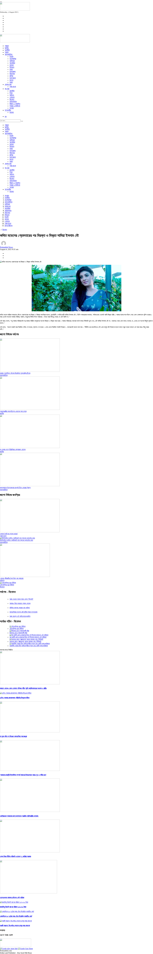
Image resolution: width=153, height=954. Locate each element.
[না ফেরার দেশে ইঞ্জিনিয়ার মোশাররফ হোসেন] (30, 447)
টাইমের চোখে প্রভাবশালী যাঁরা (18, 633)
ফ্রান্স (11, 82)
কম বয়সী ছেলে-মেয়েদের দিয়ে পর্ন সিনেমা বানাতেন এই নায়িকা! (28, 637)
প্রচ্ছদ (7, 46)
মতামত (12, 112)
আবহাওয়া (8, 206)
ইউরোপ (12, 67)
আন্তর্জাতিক (8, 54)
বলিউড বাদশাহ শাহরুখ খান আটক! (20, 608)
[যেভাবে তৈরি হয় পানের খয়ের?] (30, 532)
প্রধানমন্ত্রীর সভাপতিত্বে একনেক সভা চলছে (13, 411)
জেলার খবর (8, 84)
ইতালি (11, 57)
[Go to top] (1, 1)
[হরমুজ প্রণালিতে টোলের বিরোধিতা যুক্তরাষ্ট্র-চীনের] (30, 371)
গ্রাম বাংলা (13, 87)
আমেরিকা (12, 63)
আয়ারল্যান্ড (8, 211)
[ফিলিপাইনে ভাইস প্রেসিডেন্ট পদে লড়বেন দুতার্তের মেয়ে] (17, 538)
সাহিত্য (12, 95)
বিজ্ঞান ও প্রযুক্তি (15, 104)
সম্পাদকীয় (8, 110)
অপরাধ (12, 108)
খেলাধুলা (12, 97)
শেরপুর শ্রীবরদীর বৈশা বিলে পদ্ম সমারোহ (11, 578)
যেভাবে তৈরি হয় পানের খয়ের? (9, 534)
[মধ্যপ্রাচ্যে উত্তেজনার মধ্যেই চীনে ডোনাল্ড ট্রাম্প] (30, 486)
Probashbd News (6, 247)
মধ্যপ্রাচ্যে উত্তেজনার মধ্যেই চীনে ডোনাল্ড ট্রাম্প (15, 488)
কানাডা (12, 65)
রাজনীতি (12, 91)
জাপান (11, 80)
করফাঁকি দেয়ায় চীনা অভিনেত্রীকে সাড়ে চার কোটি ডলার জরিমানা (29, 646)
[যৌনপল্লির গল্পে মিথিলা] (8, 583)
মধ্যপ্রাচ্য (13, 78)
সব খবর (7, 89)
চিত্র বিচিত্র (8, 226)
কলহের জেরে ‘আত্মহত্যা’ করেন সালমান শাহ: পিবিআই (25, 641)
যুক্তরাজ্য (13, 72)
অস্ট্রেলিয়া (13, 59)
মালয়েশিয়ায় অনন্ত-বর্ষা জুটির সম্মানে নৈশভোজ (23, 612)
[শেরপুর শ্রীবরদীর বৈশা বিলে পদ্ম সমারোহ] (25, 576)
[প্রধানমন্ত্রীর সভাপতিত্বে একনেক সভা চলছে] (30, 409)
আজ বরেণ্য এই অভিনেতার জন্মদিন (20, 616)
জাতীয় (7, 48)
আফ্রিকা (12, 61)
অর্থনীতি (7, 50)
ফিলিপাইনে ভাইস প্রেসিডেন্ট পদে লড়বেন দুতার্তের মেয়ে (16, 540)
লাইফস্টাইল (13, 102)
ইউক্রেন (12, 74)
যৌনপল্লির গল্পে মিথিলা (7, 585)
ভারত (11, 69)
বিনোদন (12, 99)
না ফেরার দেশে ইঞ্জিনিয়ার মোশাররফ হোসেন (13, 450)
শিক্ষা (11, 93)
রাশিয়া (11, 76)
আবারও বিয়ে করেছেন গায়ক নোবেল (20, 603)
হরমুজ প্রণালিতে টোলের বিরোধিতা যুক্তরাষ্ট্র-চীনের (15, 373)
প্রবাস (6, 52)
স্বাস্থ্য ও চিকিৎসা (15, 106)
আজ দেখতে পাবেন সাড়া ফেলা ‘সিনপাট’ (21, 599)
